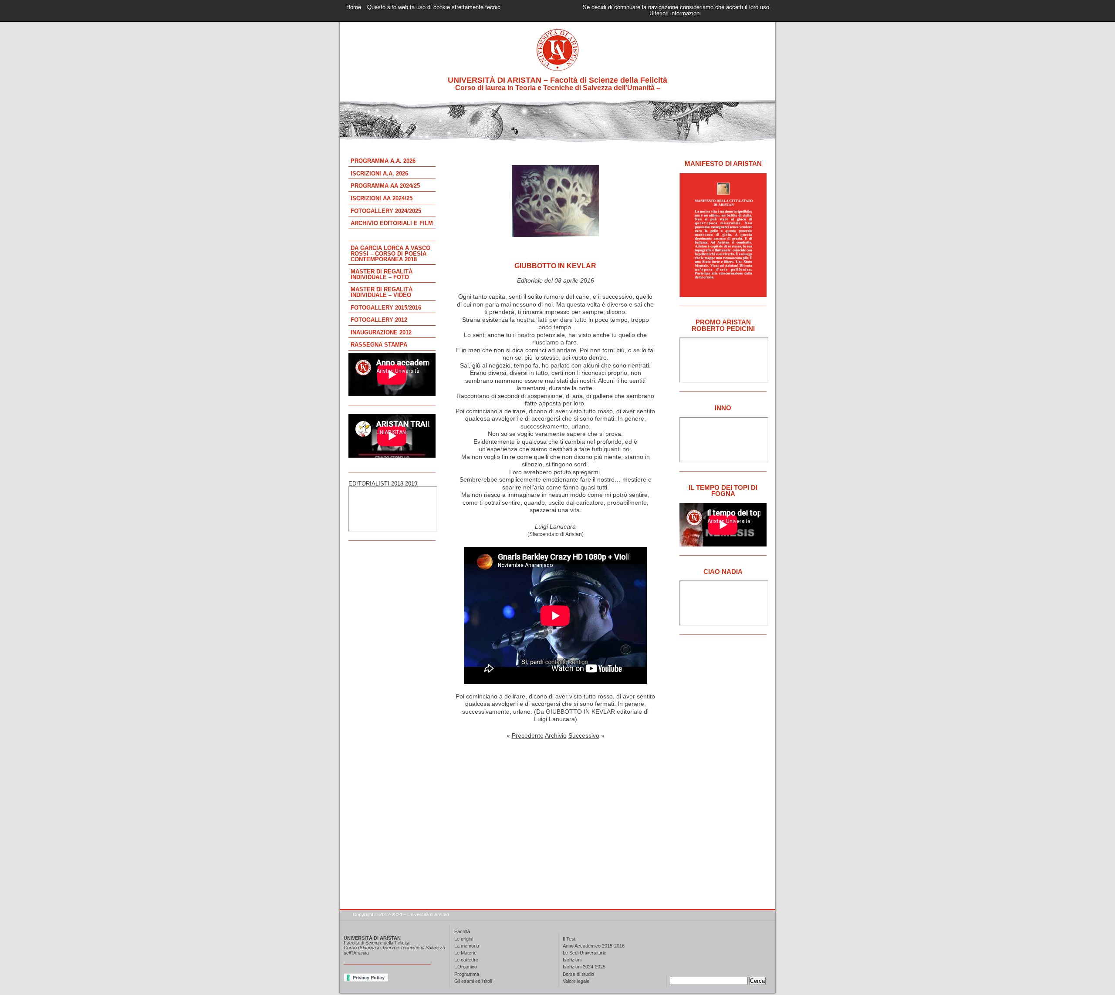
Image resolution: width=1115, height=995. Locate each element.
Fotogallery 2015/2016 (386, 308)
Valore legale (576, 981)
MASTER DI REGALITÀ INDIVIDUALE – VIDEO (381, 292)
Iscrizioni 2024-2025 (584, 967)
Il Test (569, 939)
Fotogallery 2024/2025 (386, 211)
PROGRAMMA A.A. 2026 (383, 161)
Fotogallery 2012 (379, 320)
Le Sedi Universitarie (584, 953)
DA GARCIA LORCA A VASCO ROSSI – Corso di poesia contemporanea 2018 (390, 253)
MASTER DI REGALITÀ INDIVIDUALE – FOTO (381, 274)
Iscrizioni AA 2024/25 (381, 199)
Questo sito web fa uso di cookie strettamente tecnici (434, 7)
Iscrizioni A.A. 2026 (379, 174)
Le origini (463, 939)
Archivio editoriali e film (392, 223)
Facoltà (462, 931)
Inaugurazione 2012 (381, 333)
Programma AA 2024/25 (385, 186)
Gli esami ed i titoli (473, 981)
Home (353, 7)
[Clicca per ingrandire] (555, 234)
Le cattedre (466, 960)
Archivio (556, 735)
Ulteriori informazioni (675, 13)
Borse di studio (578, 974)
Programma (466, 974)
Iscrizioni (572, 960)
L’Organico (465, 967)
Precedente (528, 735)
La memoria (466, 946)
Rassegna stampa (379, 345)
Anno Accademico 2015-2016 (594, 946)
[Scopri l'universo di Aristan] (557, 141)
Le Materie (465, 953)
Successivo (583, 735)
